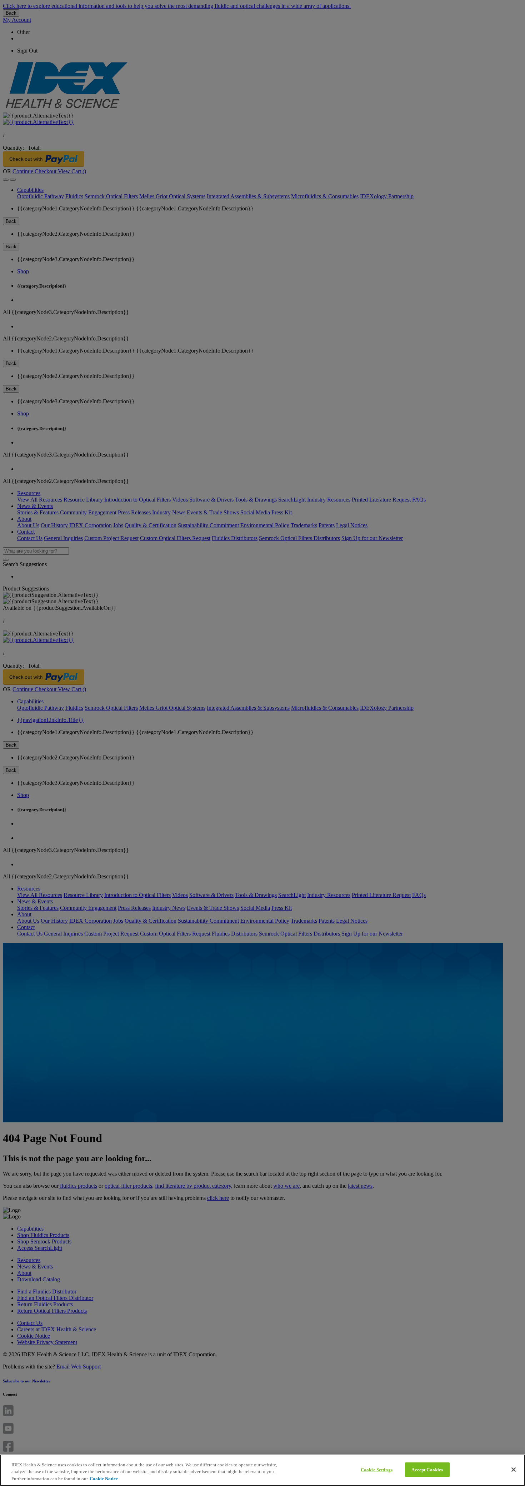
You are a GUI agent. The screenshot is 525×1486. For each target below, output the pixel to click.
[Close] (513, 1469)
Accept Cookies (427, 1469)
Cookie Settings (376, 1469)
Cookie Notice (104, 1478)
